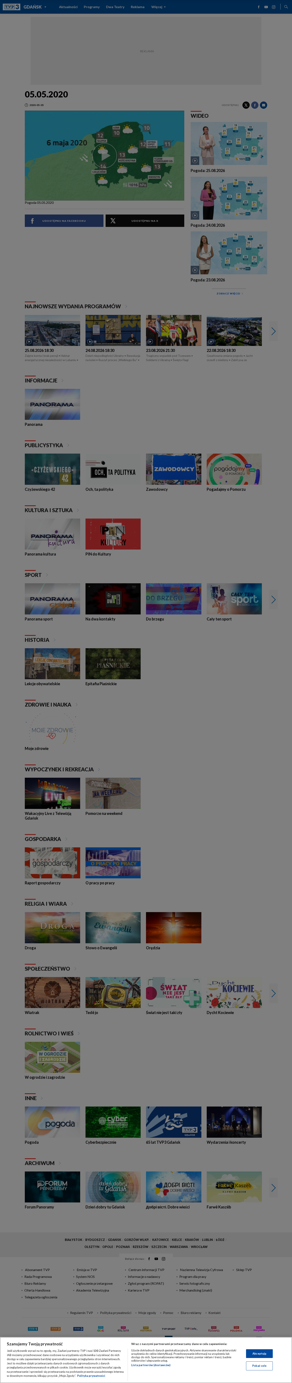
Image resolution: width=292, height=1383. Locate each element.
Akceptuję (259, 1353)
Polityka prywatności (91, 1375)
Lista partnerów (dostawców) (150, 1365)
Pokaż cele (259, 1365)
